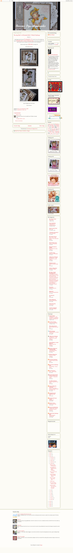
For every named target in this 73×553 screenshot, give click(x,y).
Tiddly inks (52, 133)
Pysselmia (51, 287)
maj (51, 493)
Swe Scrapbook (52, 370)
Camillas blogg (52, 252)
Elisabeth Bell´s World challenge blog (24, 40)
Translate (56, 44)
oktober (51, 460)
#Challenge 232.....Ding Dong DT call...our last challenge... (53, 258)
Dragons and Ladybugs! (53, 243)
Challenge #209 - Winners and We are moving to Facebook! (53, 409)
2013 (50, 454)
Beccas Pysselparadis (53, 54)
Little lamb (30, 44)
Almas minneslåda (52, 233)
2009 (50, 504)
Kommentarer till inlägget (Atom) (32, 128)
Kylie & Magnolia (52, 299)
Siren (50, 394)
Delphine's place (52, 263)
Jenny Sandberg (52, 223)
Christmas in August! (52, 269)
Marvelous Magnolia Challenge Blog (53, 349)
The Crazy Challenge (54, 132)
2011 (50, 501)
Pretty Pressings (52, 303)
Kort (25, 109)
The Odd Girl (51, 295)
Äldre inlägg (41, 125)
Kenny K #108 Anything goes (53, 465)
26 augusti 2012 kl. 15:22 (20, 118)
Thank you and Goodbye (53, 322)
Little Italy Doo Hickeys (53, 300)
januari (51, 499)
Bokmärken (52, 125)
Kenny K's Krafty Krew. (53, 407)
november (52, 458)
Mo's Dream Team (52, 219)
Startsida (29, 125)
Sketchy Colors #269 (52, 404)
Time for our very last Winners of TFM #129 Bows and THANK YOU (53, 388)
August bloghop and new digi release (53, 475)
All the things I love (53, 242)
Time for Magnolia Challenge (52, 386)
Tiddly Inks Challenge (53, 336)
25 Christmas (51, 304)
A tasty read (52, 481)
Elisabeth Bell (19, 109)
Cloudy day (19, 525)
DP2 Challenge (52, 331)
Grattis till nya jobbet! (21, 536)
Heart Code (51, 229)
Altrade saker (50, 124)
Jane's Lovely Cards (53, 228)
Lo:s (49, 129)
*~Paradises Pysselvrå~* (54, 232)
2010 (50, 502)
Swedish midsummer (52, 288)
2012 (50, 455)
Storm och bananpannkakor (53, 292)
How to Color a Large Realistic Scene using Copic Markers (54, 238)
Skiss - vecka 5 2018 (52, 371)
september (52, 461)
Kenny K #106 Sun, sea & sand (52, 478)
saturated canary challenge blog (52, 393)
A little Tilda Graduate (52, 308)
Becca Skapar (52, 34)
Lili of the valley (55, 128)
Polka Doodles (52, 315)
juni (51, 491)
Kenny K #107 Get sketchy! (53, 472)
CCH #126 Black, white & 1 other (53, 483)
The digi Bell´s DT (28, 39)
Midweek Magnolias (53, 354)
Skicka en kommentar (18, 120)
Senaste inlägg (17, 125)
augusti (51, 463)
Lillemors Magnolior (53, 268)
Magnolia (54, 129)
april (51, 494)
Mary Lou (18, 114)
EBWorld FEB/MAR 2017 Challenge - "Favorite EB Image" (53, 376)
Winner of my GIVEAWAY (53, 253)
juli (50, 490)
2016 (50, 452)
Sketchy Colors (52, 403)
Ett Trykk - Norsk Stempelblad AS (52, 273)
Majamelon (51, 291)
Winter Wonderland (53, 326)
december (52, 457)
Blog (50, 296)
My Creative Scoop (53, 236)
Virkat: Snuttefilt (55, 134)
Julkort (23, 109)
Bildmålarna (57, 124)
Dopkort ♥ (19, 519)
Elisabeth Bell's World (53, 374)
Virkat (57, 133)
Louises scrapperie (53, 307)
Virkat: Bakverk (50, 134)
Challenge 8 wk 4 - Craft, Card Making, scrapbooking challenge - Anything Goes (53, 317)
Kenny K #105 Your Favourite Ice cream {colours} (53, 487)
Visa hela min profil (51, 69)
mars (51, 496)
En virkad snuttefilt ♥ (21, 530)
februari (51, 497)
